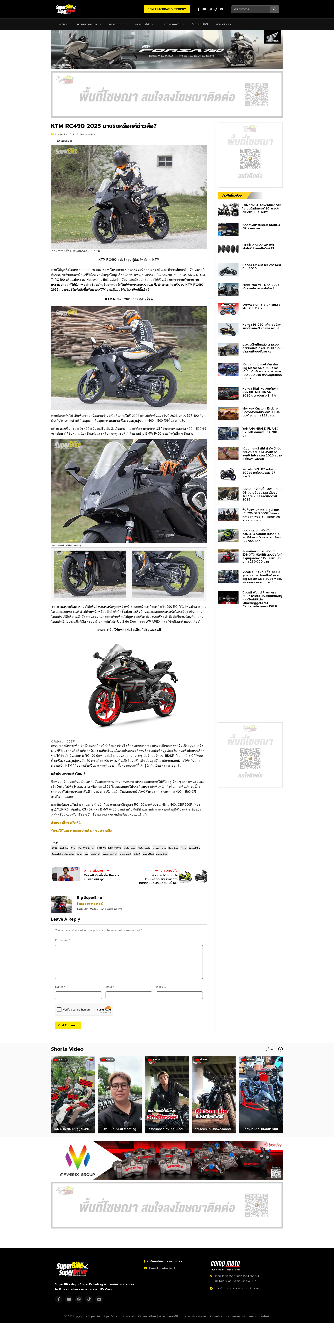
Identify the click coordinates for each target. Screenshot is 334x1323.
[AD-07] (167, 94)
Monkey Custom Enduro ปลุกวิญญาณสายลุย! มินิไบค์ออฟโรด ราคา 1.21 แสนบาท (261, 412)
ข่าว (86, 854)
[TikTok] (89, 1299)
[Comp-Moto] (225, 1265)
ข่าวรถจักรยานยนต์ (194, 1316)
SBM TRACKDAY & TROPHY (167, 9)
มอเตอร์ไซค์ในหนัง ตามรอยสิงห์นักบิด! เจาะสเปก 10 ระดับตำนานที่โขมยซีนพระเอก (262, 348)
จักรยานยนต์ (125, 854)
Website (161, 987)
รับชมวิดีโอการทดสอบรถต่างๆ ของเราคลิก (81, 830)
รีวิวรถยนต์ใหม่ (147, 1316)
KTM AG (101, 847)
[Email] (99, 1299)
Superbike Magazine (63, 854)
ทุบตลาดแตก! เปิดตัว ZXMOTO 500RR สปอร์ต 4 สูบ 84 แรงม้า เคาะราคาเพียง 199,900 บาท (261, 535)
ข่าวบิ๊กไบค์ (95, 854)
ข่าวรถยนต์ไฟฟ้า (169, 1316)
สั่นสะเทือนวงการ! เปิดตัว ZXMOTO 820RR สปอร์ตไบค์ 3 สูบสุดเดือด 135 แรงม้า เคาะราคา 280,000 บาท (262, 556)
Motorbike (129, 847)
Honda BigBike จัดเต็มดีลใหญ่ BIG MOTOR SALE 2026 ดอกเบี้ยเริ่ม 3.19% (260, 392)
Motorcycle (144, 847)
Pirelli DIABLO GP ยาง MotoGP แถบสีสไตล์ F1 (258, 246)
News (183, 847)
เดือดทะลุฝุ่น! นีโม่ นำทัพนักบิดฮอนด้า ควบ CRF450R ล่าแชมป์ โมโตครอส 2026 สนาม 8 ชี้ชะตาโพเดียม (262, 453)
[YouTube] (69, 1299)
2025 (54, 847)
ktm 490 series (86, 847)
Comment (62, 940)
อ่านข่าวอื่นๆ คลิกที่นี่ (66, 822)
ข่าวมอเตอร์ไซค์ (87, 24)
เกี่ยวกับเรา (223, 24)
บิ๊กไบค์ (137, 854)
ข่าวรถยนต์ (116, 24)
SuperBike (194, 847)
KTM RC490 (114, 847)
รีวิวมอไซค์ (216, 1316)
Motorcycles (159, 847)
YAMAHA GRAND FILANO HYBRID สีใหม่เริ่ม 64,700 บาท (260, 432)
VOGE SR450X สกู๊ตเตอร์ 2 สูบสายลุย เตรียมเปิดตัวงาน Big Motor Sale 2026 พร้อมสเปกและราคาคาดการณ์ (262, 577)
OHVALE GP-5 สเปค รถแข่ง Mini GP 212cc (261, 306)
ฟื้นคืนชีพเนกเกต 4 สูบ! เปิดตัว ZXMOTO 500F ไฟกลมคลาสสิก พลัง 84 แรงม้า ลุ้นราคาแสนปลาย (261, 515)
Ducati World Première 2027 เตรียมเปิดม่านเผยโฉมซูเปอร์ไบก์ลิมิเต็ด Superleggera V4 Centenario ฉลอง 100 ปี (262, 599)
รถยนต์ (252, 1316)
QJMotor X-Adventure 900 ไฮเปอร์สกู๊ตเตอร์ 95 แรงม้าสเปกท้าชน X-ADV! (262, 208)
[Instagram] (79, 1299)
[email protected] (90, 904)
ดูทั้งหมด (271, 1049)
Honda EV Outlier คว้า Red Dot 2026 (261, 267)
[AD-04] (250, 155)
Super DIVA (200, 24)
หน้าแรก (64, 24)
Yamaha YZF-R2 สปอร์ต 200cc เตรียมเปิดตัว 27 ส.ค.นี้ (259, 472)
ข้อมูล (79, 854)
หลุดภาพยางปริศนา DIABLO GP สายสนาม (261, 227)
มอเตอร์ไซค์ (148, 854)
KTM (73, 847)
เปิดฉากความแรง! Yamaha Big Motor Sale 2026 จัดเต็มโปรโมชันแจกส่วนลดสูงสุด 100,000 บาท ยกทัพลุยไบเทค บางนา (262, 371)
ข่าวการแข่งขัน (171, 24)
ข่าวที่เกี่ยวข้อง (232, 195)
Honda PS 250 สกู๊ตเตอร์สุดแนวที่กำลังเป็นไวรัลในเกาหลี (261, 326)
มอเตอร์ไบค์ (161, 854)
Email (110, 987)
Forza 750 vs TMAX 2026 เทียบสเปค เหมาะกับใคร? (260, 286)
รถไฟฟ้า (265, 1316)
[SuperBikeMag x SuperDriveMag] (73, 1269)
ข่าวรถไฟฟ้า (142, 24)
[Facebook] (59, 1299)
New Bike (173, 847)
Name (60, 987)
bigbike (64, 847)
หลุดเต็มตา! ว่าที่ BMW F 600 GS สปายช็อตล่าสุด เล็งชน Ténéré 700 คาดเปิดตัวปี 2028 (262, 494)
